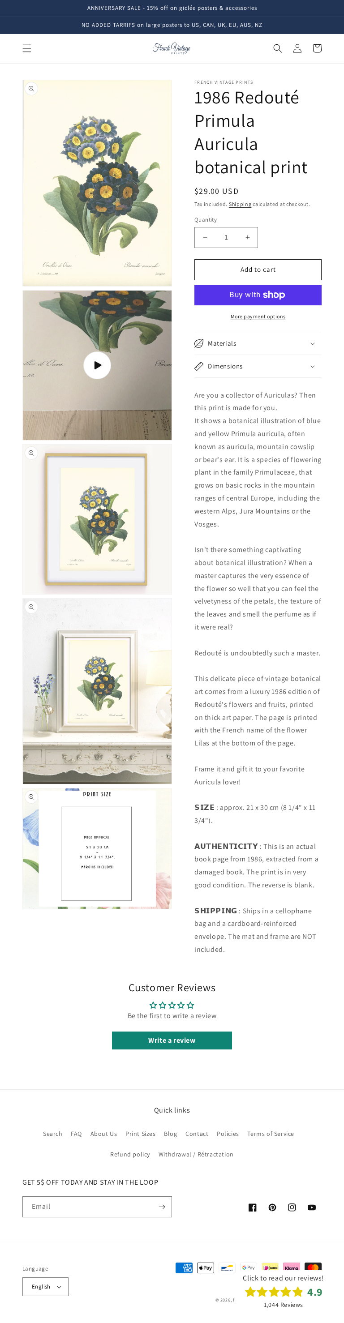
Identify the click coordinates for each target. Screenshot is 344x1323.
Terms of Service (270, 1134)
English (41, 1286)
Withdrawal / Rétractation (196, 1154)
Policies (228, 1134)
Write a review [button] (171, 1040)
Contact (196, 1134)
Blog (170, 1134)
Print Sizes (140, 1134)
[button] (27, 48)
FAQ (76, 1134)
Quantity (205, 219)
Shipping (240, 204)
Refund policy (130, 1154)
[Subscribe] (162, 1206)
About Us (103, 1134)
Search (53, 1134)
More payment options (258, 316)
